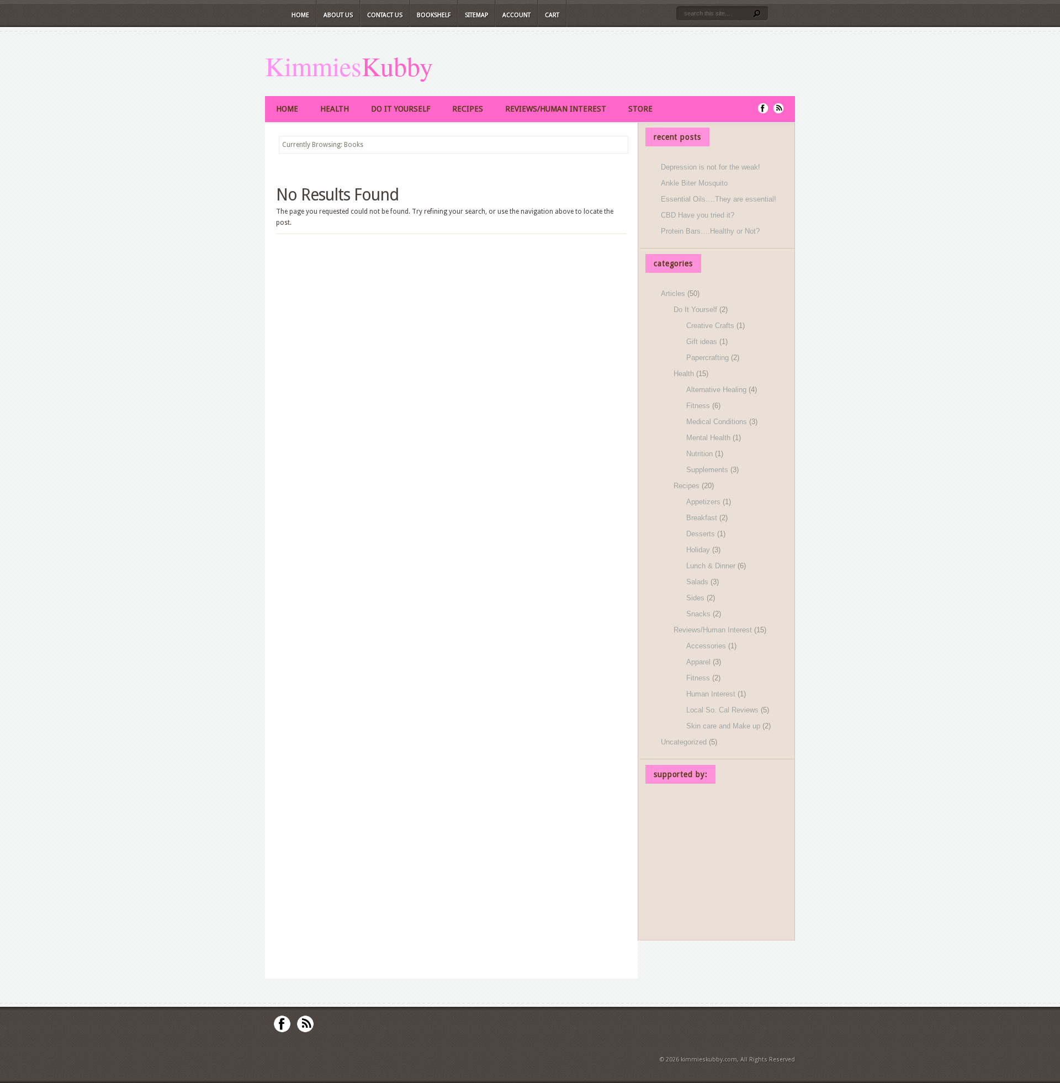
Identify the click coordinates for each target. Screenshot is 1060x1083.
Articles (673, 293)
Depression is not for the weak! (710, 167)
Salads (697, 582)
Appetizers (703, 502)
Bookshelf (434, 15)
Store (640, 108)
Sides (695, 598)
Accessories (706, 646)
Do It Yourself (400, 108)
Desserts (700, 534)
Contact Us (384, 15)
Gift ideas (701, 341)
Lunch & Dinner (710, 566)
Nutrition (699, 454)
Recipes (467, 108)
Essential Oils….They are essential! (718, 199)
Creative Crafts (710, 325)
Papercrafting (707, 357)
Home (300, 15)
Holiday (698, 550)
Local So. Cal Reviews (722, 710)
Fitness (698, 405)
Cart (552, 15)
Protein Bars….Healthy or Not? (710, 231)
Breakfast (701, 518)
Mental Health (708, 438)
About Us (338, 15)
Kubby (397, 65)
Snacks (698, 614)
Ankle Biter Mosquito (694, 183)
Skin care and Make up (723, 726)
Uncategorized (684, 742)
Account (516, 15)
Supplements (707, 470)
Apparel (698, 662)
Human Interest (710, 694)
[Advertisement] (717, 864)
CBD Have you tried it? (697, 215)
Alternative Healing (716, 389)
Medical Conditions (716, 422)
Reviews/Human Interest (555, 108)
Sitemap (476, 15)
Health (334, 108)
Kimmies (313, 65)
